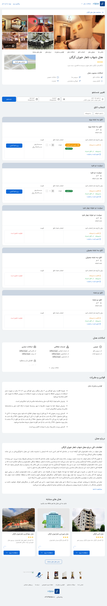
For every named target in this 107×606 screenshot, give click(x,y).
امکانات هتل (71, 52)
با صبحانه (88, 113)
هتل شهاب (98, 451)
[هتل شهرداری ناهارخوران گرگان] (53, 520)
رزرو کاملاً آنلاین (14, 145)
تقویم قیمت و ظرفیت (93, 154)
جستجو (9, 99)
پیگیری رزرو (16, 4)
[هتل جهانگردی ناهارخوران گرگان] (18, 520)
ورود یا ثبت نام (6, 4)
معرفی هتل (91, 52)
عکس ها (100, 52)
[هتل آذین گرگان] (88, 520)
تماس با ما (80, 585)
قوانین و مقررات (59, 52)
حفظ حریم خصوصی (47, 585)
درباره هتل (48, 52)
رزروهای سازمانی (28, 585)
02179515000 (50, 597)
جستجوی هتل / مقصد (96, 98)
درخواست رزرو (83, 553)
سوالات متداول (71, 585)
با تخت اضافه (99, 113)
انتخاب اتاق (81, 52)
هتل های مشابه (37, 52)
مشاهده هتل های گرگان (94, 12)
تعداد (60, 145)
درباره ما (37, 585)
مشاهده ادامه (97, 489)
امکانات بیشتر (55, 368)
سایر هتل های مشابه (53, 562)
